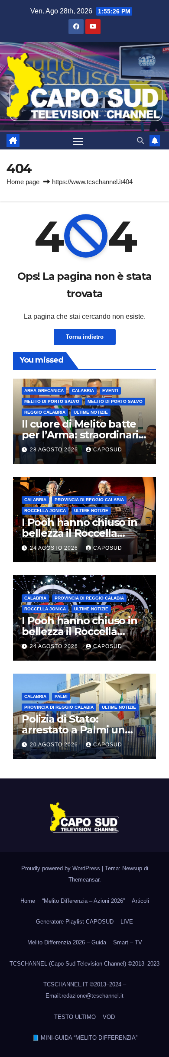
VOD (109, 1017)
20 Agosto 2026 (55, 745)
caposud (107, 450)
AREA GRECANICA (44, 390)
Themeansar (83, 879)
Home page (22, 181)
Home (27, 901)
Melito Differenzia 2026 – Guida (66, 942)
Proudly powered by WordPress (61, 868)
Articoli (140, 901)
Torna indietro (85, 337)
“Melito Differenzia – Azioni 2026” (83, 901)
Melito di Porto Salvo (51, 401)
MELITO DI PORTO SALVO (115, 401)
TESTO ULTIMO (75, 1017)
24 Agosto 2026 (55, 548)
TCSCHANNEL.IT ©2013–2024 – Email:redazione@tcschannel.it (84, 990)
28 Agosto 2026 (55, 450)
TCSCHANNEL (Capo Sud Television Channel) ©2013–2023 (84, 963)
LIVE (126, 921)
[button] (140, 140)
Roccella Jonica (45, 510)
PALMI (61, 696)
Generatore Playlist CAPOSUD (75, 921)
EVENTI (110, 390)
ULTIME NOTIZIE (91, 412)
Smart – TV (127, 942)
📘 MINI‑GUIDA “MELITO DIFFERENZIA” (84, 1037)
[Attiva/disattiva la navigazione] (78, 141)
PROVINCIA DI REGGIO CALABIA (89, 499)
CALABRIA (83, 390)
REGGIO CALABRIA (44, 412)
